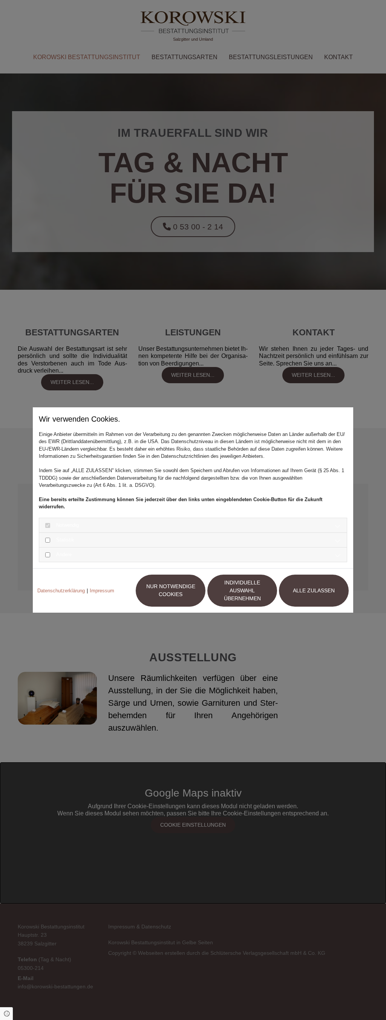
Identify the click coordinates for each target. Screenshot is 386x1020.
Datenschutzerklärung (61, 590)
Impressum (102, 590)
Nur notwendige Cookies (170, 590)
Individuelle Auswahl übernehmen (242, 590)
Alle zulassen (314, 590)
